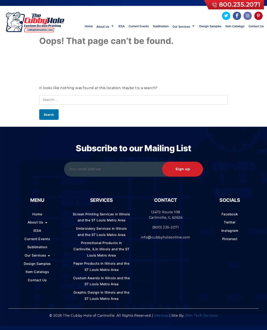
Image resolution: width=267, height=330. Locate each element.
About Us (102, 26)
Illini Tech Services (201, 316)
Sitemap (161, 316)
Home (89, 26)
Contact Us (256, 26)
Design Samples (210, 26)
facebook (230, 214)
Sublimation (161, 26)
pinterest (230, 239)
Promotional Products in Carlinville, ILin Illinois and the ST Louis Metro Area (101, 249)
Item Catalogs (234, 26)
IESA (121, 26)
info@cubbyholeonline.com (165, 237)
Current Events (138, 26)
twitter (230, 222)
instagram (229, 230)
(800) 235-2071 (165, 227)
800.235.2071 (240, 4)
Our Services (181, 26)
